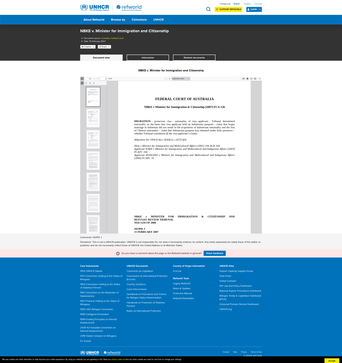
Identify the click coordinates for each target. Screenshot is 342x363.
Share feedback (214, 253)
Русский (258, 3)
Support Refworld (230, 9)
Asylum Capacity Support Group (236, 271)
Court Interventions (137, 289)
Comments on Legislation (140, 271)
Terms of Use (256, 352)
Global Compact (227, 281)
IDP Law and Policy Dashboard (235, 285)
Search (208, 9)
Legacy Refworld (181, 283)
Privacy (244, 352)
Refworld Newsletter (183, 298)
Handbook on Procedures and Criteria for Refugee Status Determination (146, 295)
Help (235, 352)
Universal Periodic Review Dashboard (239, 304)
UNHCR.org (225, 309)
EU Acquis (85, 341)
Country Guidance (136, 284)
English (237, 3)
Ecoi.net (177, 271)
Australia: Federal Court (113, 38)
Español (247, 3)
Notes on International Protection (144, 310)
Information (148, 57)
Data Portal (225, 276)
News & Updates (182, 288)
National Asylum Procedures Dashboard (240, 290)
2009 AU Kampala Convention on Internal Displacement (98, 329)
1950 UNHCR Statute (91, 271)
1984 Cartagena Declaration (94, 314)
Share (104, 46)
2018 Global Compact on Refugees (98, 335)
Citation (87, 46)
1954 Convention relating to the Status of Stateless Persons (100, 286)
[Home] (111, 7)
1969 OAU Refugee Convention (96, 309)
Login (253, 9)
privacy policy (117, 359)
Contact (226, 352)
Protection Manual (182, 293)
